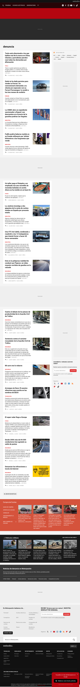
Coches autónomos (7, 628)
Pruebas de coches (32, 618)
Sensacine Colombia (27, 677)
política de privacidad (60, 617)
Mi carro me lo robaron (13, 366)
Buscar (73, 639)
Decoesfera (59, 656)
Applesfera (6, 658)
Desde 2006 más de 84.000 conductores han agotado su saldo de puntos (15, 442)
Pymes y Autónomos (70, 656)
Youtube (71, 5)
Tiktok (77, 5)
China (63, 55)
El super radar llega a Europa (16, 417)
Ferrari (7, 96)
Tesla (6, 65)
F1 (38, 5)
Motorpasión (49, 653)
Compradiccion (60, 658)
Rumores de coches (32, 578)
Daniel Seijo (12, 485)
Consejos (6, 513)
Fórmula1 (14, 578)
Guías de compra (8, 507)
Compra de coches (9, 502)
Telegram (63, 5)
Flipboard (54, 386)
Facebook (66, 5)
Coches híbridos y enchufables (33, 613)
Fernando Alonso (70, 57)
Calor (59, 55)
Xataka (5, 653)
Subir (72, 646)
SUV (17, 617)
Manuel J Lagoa (13, 433)
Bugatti (75, 55)
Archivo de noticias (10, 494)
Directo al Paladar (39, 653)
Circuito (57, 57)
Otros (6, 193)
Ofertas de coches (9, 510)
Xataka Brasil (6, 676)
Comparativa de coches (54, 578)
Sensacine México (29, 674)
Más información (41, 685)
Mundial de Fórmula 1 (32, 628)
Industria (8, 120)
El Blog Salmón (71, 653)
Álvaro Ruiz (11, 75)
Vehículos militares (12, 538)
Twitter (74, 5)
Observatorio (31, 5)
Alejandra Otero (13, 255)
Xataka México (7, 674)
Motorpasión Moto (50, 656)
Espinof (26, 656)
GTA (55, 59)
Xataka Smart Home (7, 661)
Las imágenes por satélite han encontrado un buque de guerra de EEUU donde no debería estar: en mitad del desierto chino (24, 554)
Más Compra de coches (7, 522)
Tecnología (8, 396)
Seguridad (8, 271)
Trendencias (59, 653)
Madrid (59, 59)
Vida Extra (16, 656)
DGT (54, 55)
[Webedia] (76, 1)
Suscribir (73, 370)
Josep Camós (12, 332)
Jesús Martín (12, 280)
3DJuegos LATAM (18, 674)
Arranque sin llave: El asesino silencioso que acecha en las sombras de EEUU (16, 390)
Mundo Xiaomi (7, 664)
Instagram (68, 5)
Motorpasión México (49, 675)
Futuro (18, 627)
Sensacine (27, 653)
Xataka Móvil (6, 656)
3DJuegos (16, 653)
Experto (62, 57)
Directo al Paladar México (39, 675)
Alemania (69, 55)
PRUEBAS (8, 5)
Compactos (7, 617)
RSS (72, 383)
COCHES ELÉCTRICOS (19, 5)
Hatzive (11, 409)
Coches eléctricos (22, 578)
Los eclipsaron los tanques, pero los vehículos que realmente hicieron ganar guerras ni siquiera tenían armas (70, 554)
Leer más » (8, 73)
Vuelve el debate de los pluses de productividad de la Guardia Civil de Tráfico (17, 314)
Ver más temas (8, 632)
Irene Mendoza (12, 200)
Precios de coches (43, 578)
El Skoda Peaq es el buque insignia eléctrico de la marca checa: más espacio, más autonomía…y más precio (24, 518)
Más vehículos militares (69, 537)
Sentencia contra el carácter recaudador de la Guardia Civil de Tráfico (17, 341)
